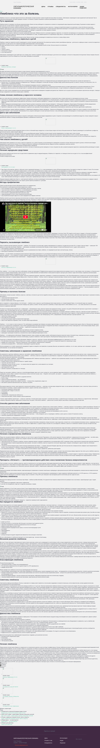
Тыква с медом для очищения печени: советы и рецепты (14, 718)
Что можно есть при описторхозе (10, 686)
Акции (82, 6)
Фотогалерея (72, 6)
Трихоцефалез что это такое (8, 167)
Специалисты (61, 6)
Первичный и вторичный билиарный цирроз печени (13, 712)
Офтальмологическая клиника (24, 7)
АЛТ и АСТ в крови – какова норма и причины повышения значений (17, 715)
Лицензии (83, 8)
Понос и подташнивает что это (8, 128)
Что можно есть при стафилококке (11, 706)
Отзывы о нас (48, 740)
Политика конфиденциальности (21, 745)
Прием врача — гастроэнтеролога (9, 721)
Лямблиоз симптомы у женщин (8, 66)
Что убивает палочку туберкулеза (11, 696)
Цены (43, 6)
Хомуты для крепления (6, 724)
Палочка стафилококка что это (8, 267)
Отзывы (50, 6)
